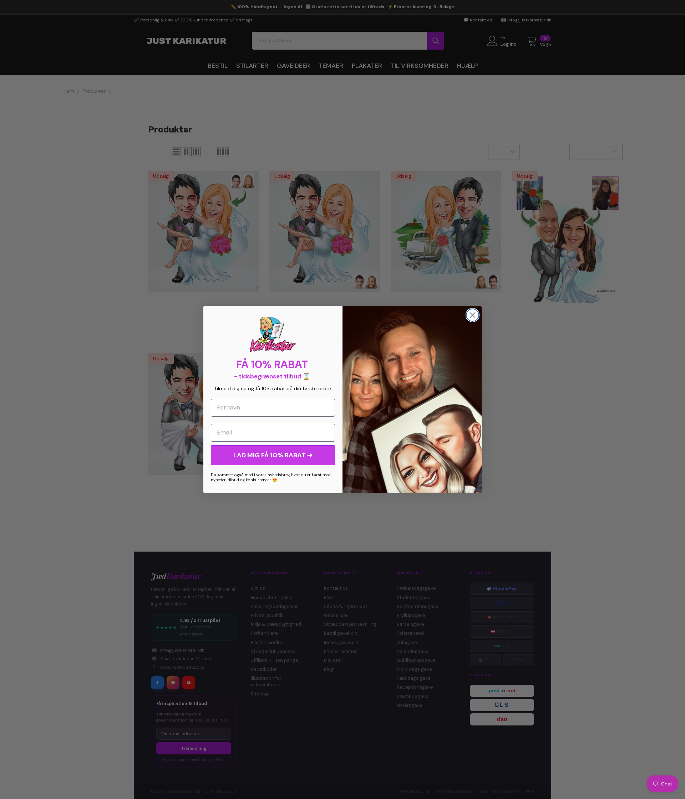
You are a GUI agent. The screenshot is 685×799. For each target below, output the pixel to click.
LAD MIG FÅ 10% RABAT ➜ (273, 455)
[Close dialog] (472, 315)
